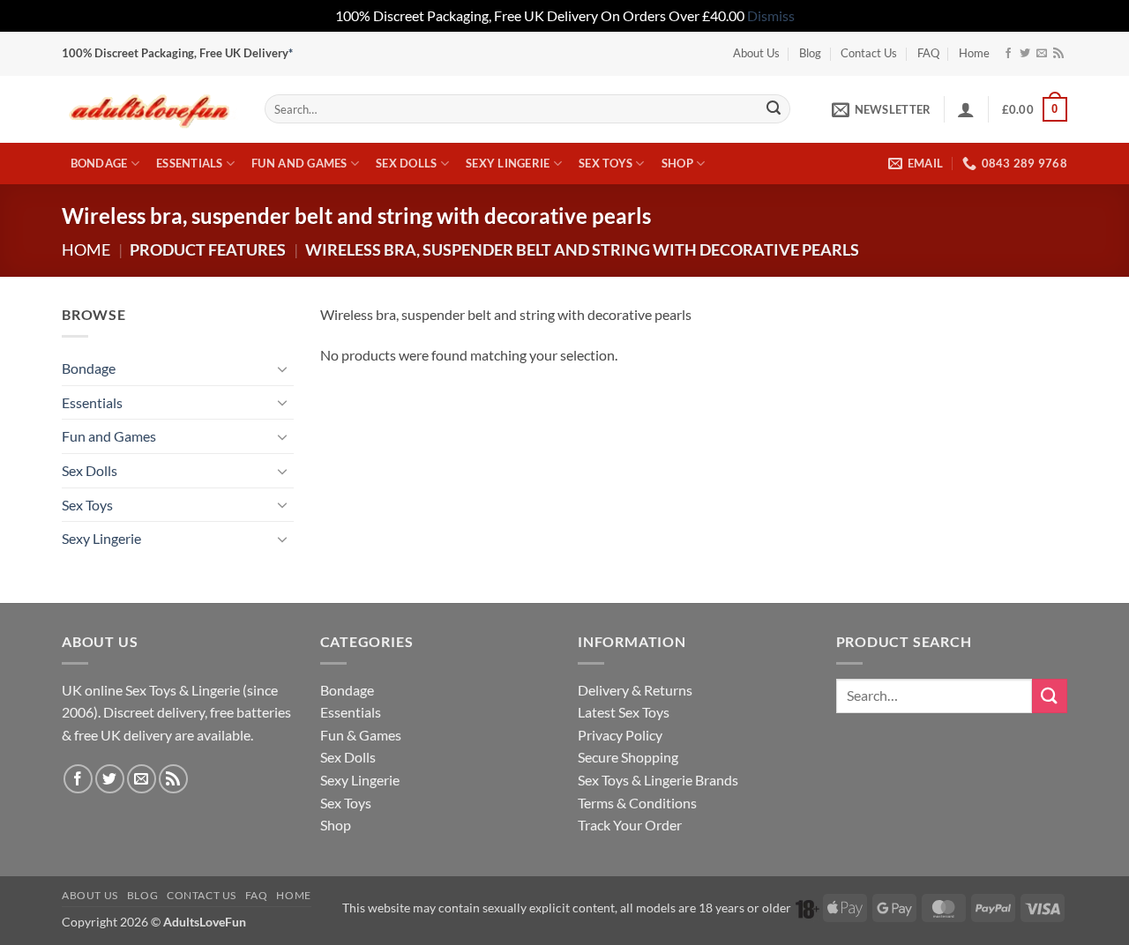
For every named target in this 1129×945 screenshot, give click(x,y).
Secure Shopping (628, 756)
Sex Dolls (406, 163)
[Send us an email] (1041, 54)
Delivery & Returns (635, 689)
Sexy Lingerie (508, 163)
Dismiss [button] (771, 15)
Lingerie (215, 689)
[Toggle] (283, 368)
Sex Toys (605, 163)
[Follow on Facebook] (1008, 54)
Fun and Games (299, 163)
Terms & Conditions (637, 802)
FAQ (928, 53)
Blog (810, 53)
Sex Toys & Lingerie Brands (658, 779)
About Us (756, 53)
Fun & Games (360, 734)
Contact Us (869, 53)
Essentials (189, 163)
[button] (881, 109)
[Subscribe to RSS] (1058, 54)
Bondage (99, 163)
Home (974, 53)
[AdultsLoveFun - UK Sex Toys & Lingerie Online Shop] (150, 108)
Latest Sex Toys (623, 711)
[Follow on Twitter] (1025, 54)
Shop (677, 163)
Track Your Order (630, 824)
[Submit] (774, 109)
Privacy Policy (620, 734)
